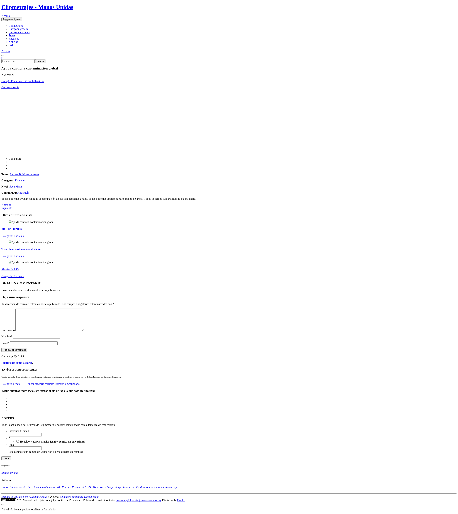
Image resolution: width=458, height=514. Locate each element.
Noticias (13, 41)
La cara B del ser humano (24, 174)
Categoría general (18, 28)
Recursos (14, 38)
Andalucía (23, 192)
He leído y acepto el (52, 441)
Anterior (6, 204)
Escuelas (20, 180)
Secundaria (15, 186)
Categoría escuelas (19, 32)
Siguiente (6, 208)
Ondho (181, 500)
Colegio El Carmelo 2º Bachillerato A (22, 81)
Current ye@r (10, 356)
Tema (12, 35)
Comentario (8, 330)
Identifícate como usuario (16, 362)
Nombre (6, 336)
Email (5, 343)
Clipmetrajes (16, 25)
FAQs (12, 45)
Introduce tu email (19, 431)
